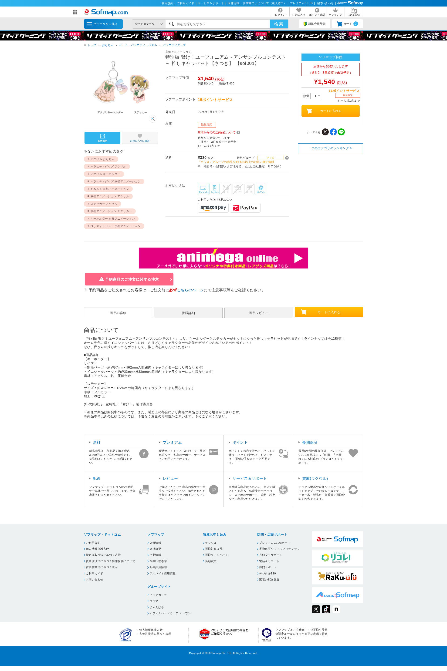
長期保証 (310, 442)
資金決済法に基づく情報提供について (110, 561)
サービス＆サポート (211, 3)
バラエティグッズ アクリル (108, 166)
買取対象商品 (214, 548)
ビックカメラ (158, 595)
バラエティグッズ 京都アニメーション (116, 181)
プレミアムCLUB (301, 3)
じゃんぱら (156, 607)
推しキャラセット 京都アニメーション (116, 226)
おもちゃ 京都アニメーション (110, 189)
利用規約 (167, 3)
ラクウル (211, 542)
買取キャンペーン (216, 555)
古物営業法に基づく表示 (102, 567)
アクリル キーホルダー (105, 174)
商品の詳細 (118, 313)
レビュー (170, 478)
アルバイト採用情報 (162, 573)
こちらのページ (190, 290)
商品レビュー (259, 313)
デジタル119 (267, 573)
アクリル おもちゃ (103, 159)
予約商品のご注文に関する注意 (132, 279)
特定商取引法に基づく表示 (103, 555)
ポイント (240, 442)
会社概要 (155, 548)
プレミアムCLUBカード (275, 542)
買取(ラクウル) (315, 478)
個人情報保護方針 (97, 548)
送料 (97, 442)
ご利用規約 (93, 542)
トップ (92, 45)
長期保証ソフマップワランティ (279, 548)
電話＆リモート (269, 561)
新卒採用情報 (158, 567)
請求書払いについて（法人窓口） (264, 3)
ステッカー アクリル (104, 203)
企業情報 (155, 555)
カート (350, 23)
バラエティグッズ (174, 45)
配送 (97, 478)
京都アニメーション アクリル (110, 196)
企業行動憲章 (158, 561)
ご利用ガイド (185, 3)
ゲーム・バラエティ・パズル (138, 45)
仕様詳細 (188, 313)
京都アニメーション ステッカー (111, 211)
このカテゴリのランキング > (332, 148)
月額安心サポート (270, 555)
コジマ (153, 601)
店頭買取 (211, 561)
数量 (306, 96)
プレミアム (172, 442)
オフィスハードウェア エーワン (170, 613)
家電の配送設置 (269, 579)
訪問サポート (268, 567)
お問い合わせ (325, 3)
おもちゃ (108, 45)
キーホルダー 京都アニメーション (113, 218)
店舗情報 (233, 3)
